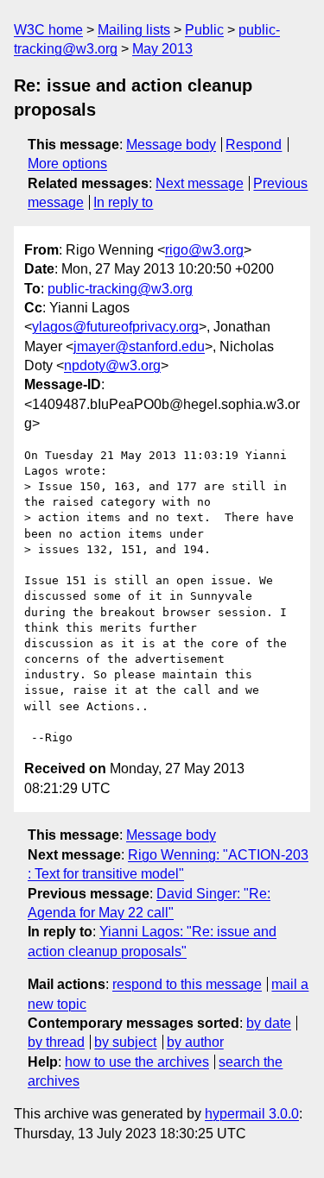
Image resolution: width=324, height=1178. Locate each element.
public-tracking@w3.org (120, 288)
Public (204, 29)
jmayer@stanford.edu (139, 346)
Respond (254, 144)
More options (67, 163)
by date (268, 1023)
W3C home (48, 29)
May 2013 (162, 48)
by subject (125, 1042)
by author (195, 1042)
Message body (171, 144)
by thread (56, 1042)
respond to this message (187, 984)
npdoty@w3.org (112, 365)
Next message (200, 183)
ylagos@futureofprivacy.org (115, 326)
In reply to (123, 202)
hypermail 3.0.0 (252, 1113)
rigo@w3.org (204, 250)
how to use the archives (137, 1062)
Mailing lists (134, 29)
